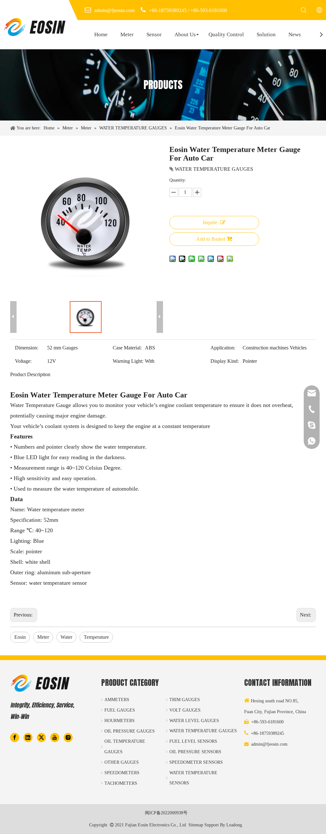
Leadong (234, 825)
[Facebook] (14, 737)
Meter (127, 34)
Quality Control (226, 34)
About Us (185, 34)
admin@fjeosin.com (269, 744)
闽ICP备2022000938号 (166, 812)
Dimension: (26, 347)
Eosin (20, 637)
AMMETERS (116, 699)
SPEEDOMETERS (121, 772)
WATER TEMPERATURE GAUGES (203, 730)
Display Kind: (224, 361)
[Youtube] (54, 737)
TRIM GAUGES (184, 699)
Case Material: (127, 347)
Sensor (154, 34)
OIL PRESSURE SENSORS (195, 751)
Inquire (210, 222)
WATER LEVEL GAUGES (194, 720)
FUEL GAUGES (119, 710)
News (294, 34)
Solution (266, 34)
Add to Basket (210, 239)
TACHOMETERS (120, 783)
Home (101, 34)
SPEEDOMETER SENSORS (196, 762)
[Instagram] (68, 737)
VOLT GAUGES (185, 710)
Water (66, 637)
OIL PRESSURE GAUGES (129, 731)
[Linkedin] (28, 737)
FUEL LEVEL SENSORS (193, 741)
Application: (222, 347)
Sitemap (195, 825)
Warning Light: (128, 361)
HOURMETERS (119, 720)
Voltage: (23, 361)
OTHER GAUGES (121, 762)
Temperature (96, 637)
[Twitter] (41, 737)
